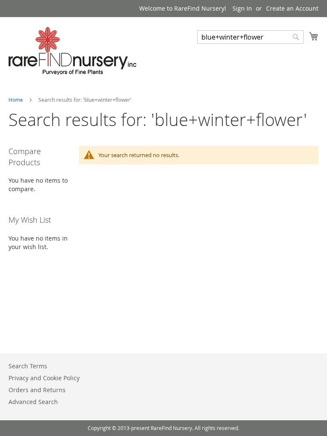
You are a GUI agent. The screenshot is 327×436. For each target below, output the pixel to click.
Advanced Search (33, 402)
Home (16, 99)
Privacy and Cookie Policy (44, 378)
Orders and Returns (37, 390)
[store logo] (72, 51)
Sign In (242, 8)
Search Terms (28, 366)
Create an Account (292, 8)
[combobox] (250, 37)
